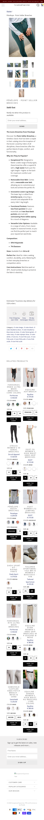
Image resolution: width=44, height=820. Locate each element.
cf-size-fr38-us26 (19, 339)
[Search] (38, 5)
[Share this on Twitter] (11, 348)
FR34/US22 (28, 411)
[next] (35, 37)
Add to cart (13, 420)
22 (14, 471)
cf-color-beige (18, 327)
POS (26, 803)
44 (14, 591)
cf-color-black (28, 327)
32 (9, 471)
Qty (8, 278)
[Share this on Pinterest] (21, 348)
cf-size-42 (14, 337)
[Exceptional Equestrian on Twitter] (16, 798)
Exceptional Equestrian (17, 803)
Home (9, 11)
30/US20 (20, 716)
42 (20, 591)
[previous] (9, 37)
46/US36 (11, 716)
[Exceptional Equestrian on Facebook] (19, 798)
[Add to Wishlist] (19, 369)
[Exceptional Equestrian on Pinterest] (22, 798)
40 (20, 412)
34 (20, 471)
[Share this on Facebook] (16, 348)
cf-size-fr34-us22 (24, 337)
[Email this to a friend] (32, 348)
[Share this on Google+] (27, 348)
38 (14, 412)
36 (9, 412)
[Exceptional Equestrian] (22, 5)
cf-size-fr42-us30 (16, 341)
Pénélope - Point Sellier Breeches (19, 15)
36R (32, 590)
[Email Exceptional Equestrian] (28, 798)
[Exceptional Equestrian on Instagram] (25, 798)
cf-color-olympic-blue (22, 334)
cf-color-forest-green (27, 332)
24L (25, 590)
